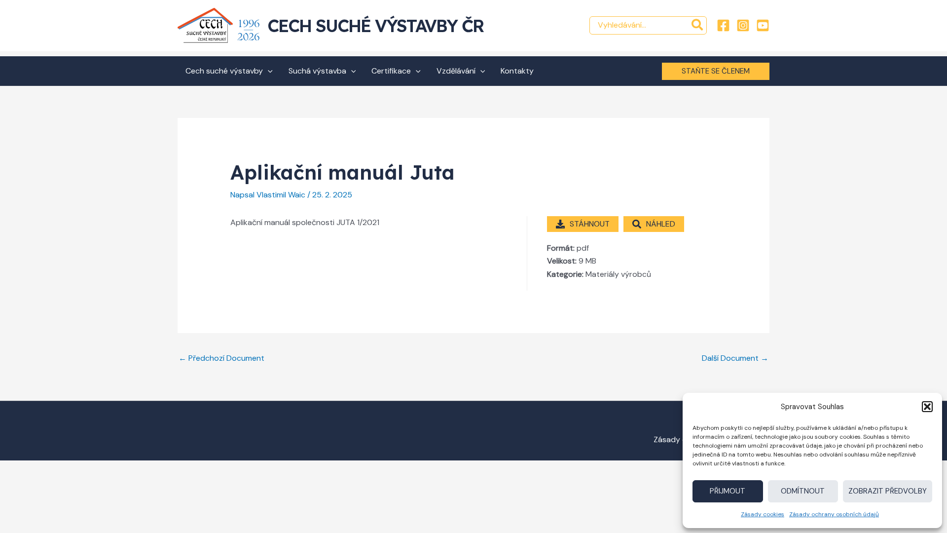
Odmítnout (803, 491)
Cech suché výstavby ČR (375, 26)
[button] (927, 407)
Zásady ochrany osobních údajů (834, 514)
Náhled (660, 224)
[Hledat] (698, 25)
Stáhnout (590, 224)
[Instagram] (743, 25)
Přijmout (727, 491)
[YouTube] (762, 25)
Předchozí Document (221, 358)
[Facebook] (723, 25)
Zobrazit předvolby (887, 491)
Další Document (735, 358)
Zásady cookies (762, 514)
